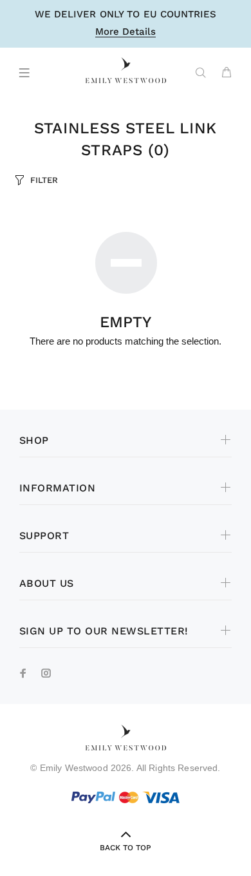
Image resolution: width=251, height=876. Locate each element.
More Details (125, 32)
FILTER (44, 180)
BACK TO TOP (125, 847)
